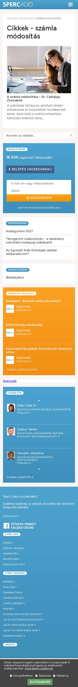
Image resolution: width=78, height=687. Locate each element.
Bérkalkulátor (15, 277)
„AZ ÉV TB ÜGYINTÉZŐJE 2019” (21, 630)
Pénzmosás (10, 559)
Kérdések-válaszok (21, 293)
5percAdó (23, 306)
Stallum (22, 412)
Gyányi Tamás (27, 429)
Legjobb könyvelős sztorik (21, 614)
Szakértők (15, 393)
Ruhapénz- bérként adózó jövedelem (33, 301)
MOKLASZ (23, 463)
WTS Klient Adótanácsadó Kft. (37, 436)
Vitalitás (9, 587)
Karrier (8, 581)
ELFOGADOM (40, 682)
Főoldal (12, 18)
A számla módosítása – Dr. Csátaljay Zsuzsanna (33, 98)
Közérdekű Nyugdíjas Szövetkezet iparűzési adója (39, 350)
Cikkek (7, 542)
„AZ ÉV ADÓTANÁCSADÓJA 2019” (22, 619)
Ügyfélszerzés (13, 603)
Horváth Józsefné (30, 453)
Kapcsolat (10, 516)
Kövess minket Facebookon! (23, 525)
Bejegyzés (27, 18)
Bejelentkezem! (39, 198)
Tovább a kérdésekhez (21, 369)
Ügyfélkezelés (12, 598)
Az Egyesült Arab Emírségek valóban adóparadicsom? (31, 252)
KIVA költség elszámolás (24, 325)
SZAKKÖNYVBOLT (13, 635)
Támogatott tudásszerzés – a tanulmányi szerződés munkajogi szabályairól (35, 240)
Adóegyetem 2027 (19, 231)
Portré (8, 608)
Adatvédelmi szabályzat (39, 668)
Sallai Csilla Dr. (27, 405)
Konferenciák (17, 223)
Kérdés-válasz (13, 548)
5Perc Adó (18, 4)
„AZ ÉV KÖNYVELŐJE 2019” (18, 625)
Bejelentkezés (17, 149)
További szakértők (19, 477)
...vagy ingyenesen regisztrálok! (38, 207)
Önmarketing (12, 592)
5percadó (10, 381)
